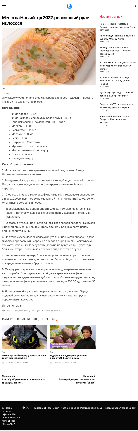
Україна (75, 408)
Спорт (56, 408)
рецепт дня (55, 311)
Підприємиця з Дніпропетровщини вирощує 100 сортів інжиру (68, 357)
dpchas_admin (22, 362)
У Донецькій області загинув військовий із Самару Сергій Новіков (115, 80)
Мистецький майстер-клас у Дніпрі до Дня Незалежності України (114, 119)
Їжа (3, 89)
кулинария (36, 311)
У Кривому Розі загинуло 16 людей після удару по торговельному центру (118, 65)
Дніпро (47, 408)
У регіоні (65, 408)
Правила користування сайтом (120, 408)
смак (19, 305)
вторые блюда (12, 311)
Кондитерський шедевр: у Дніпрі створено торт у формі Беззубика (24, 357)
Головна (38, 408)
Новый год (46, 311)
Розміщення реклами (91, 408)
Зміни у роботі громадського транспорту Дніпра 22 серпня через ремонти (115, 50)
